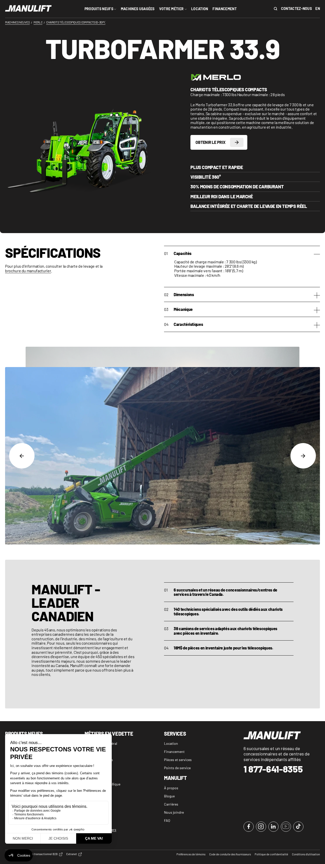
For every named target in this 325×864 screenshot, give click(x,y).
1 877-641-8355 (273, 769)
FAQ (167, 820)
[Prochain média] (303, 455)
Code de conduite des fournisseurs (230, 854)
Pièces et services (178, 759)
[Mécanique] (317, 310)
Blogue (169, 796)
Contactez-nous (296, 9)
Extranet (71, 854)
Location (171, 743)
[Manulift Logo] (28, 8)
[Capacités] (317, 255)
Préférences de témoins (190, 854)
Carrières (171, 804)
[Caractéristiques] (317, 325)
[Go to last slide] (22, 455)
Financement (174, 751)
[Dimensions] (317, 296)
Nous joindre (174, 812)
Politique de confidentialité (271, 854)
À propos (171, 788)
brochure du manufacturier (28, 270)
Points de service (177, 768)
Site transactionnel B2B (43, 854)
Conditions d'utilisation (306, 854)
